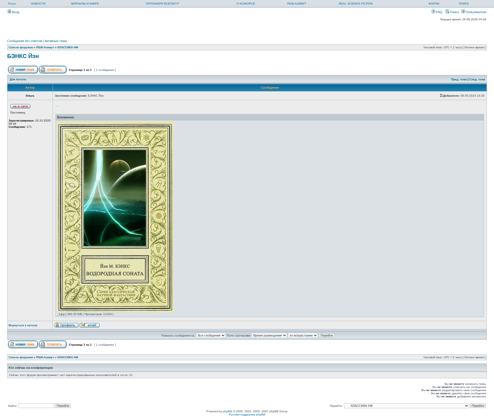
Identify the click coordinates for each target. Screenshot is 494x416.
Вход (15, 12)
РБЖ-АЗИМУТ (296, 3)
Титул (12, 3)
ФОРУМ (434, 3)
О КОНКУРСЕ (245, 3)
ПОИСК (464, 3)
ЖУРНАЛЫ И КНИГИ (85, 3)
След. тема (477, 79)
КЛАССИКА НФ (67, 47)
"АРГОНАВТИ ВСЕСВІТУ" (162, 3)
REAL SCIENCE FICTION (356, 3)
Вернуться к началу (23, 325)
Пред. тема (459, 79)
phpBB (227, 411)
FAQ (438, 12)
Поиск (454, 12)
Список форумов (21, 47)
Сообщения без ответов (24, 41)
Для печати (18, 79)
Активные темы (56, 41)
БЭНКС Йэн (23, 56)
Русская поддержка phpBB (247, 414)
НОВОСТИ (38, 3)
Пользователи (475, 12)
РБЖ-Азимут (45, 47)
